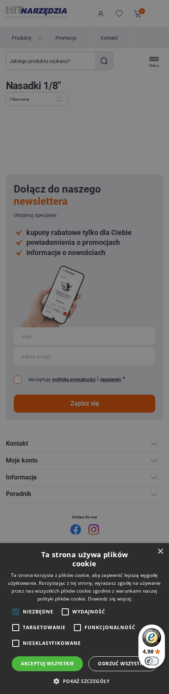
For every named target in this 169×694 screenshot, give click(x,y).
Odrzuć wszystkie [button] (122, 663)
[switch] (152, 661)
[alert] (84, 347)
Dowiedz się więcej (109, 598)
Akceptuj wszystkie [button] (47, 663)
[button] (84, 681)
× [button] (160, 551)
